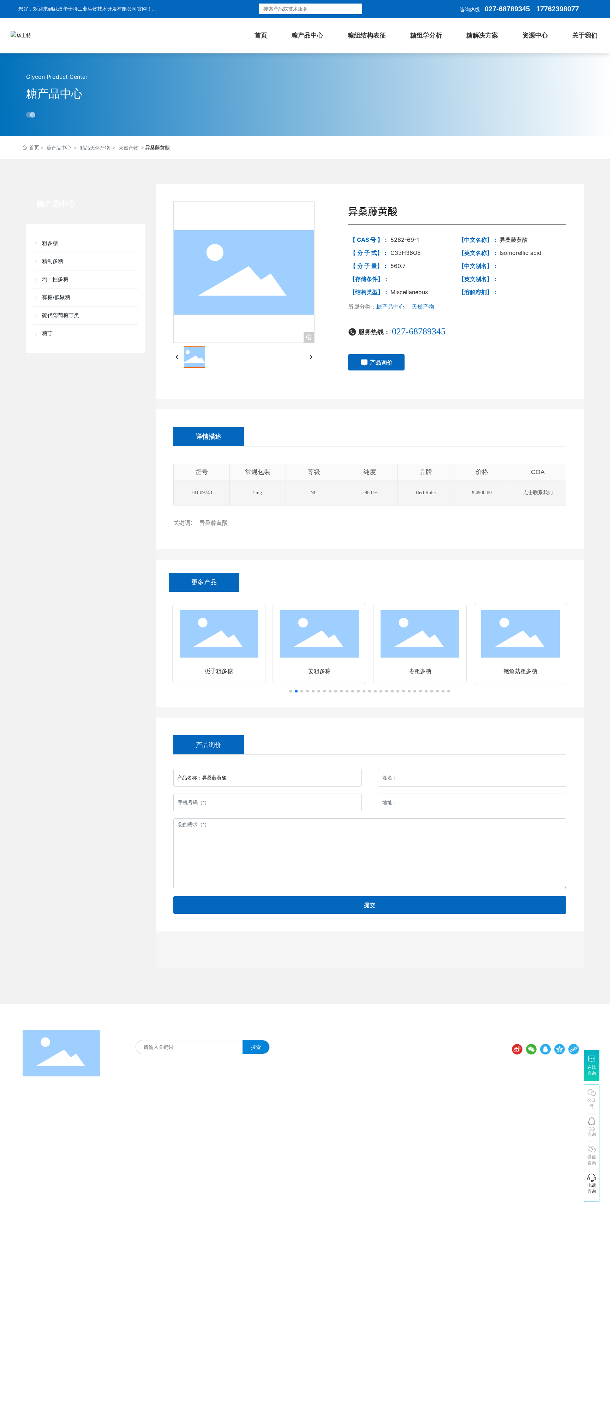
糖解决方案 (202, 1032)
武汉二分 (576, 1396)
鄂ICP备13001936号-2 (345, 1397)
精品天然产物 (95, 148)
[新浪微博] (517, 1049)
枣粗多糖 (420, 671)
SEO (406, 1397)
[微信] (531, 1049)
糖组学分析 (232, 1032)
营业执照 (387, 1397)
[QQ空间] (559, 1049)
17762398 (551, 9)
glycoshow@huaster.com (466, 1215)
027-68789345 (507, 9)
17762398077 (437, 1160)
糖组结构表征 (170, 1032)
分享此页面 (564, 1037)
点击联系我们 (538, 492)
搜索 (352, 9)
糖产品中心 (54, 93)
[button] (290, 691)
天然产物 (128, 148)
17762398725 (437, 1175)
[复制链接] (573, 1049)
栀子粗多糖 (219, 671)
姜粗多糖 (319, 671)
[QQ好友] (545, 1049)
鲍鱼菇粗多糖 (520, 671)
